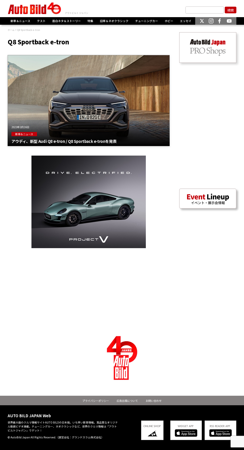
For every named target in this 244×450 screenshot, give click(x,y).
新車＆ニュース (20, 21)
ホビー (169, 21)
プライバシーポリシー (95, 401)
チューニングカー (146, 21)
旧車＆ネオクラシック (114, 21)
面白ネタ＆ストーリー (66, 21)
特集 (90, 21)
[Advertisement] (89, 274)
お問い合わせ (154, 401)
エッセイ (185, 21)
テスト (41, 21)
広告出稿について (127, 401)
